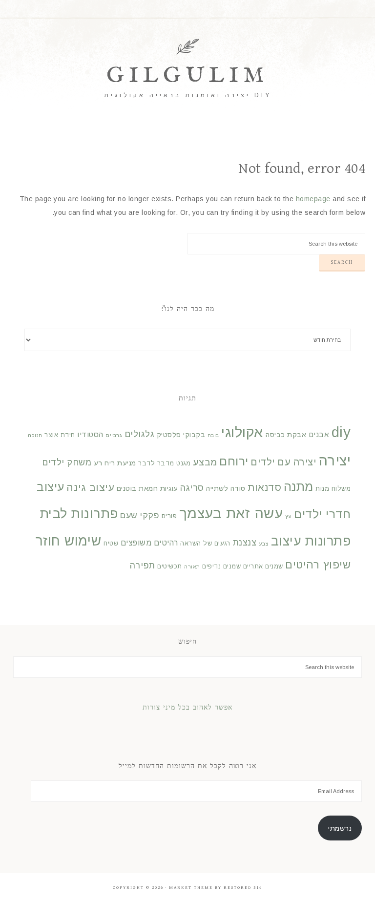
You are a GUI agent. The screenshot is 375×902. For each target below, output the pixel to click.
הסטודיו (90, 434)
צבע (264, 543)
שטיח (111, 543)
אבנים (319, 434)
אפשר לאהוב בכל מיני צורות (187, 708)
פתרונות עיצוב (311, 541)
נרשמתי (340, 828)
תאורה (192, 566)
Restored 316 (243, 887)
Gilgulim (187, 76)
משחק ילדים (66, 462)
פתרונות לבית (79, 513)
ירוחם (234, 461)
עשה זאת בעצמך (231, 513)
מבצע (205, 462)
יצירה (334, 460)
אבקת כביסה (286, 435)
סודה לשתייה (226, 488)
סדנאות (264, 487)
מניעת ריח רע (115, 463)
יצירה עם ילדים (283, 462)
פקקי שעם (139, 515)
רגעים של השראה (205, 543)
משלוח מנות (333, 488)
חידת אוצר (59, 435)
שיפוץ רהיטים (318, 565)
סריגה (192, 488)
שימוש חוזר (69, 540)
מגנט (183, 463)
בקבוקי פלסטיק (181, 435)
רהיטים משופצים (149, 542)
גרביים (113, 435)
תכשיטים (169, 566)
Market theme (191, 887)
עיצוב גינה (90, 487)
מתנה (298, 486)
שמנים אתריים (263, 566)
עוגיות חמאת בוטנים (147, 488)
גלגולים (140, 434)
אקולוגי (242, 432)
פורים (169, 516)
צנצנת (245, 542)
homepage (313, 199)
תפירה (142, 565)
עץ (288, 516)
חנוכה (35, 435)
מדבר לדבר (156, 463)
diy (341, 432)
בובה (213, 435)
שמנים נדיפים (221, 566)
